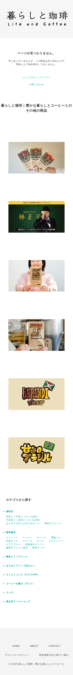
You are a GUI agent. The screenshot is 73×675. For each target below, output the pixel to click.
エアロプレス (13, 544)
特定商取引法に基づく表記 (53, 655)
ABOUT (34, 646)
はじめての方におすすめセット (23, 523)
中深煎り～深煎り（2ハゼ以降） (24, 520)
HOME (16, 646)
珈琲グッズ (38, 547)
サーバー (42, 537)
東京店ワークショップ (18, 601)
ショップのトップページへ (36, 77)
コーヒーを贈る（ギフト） (20, 583)
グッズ (9, 592)
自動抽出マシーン (35, 544)
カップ (40, 541)
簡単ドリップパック (17, 556)
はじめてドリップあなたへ (20, 565)
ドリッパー (12, 537)
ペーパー (27, 537)
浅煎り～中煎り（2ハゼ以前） (22, 516)
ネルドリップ (56, 541)
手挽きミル (12, 541)
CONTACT (55, 646)
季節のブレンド (53, 523)
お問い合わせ (36, 84)
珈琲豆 (9, 511)
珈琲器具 (11, 532)
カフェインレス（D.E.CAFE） (23, 574)
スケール (27, 541)
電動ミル (56, 537)
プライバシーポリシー (17, 655)
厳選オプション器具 (17, 547)
